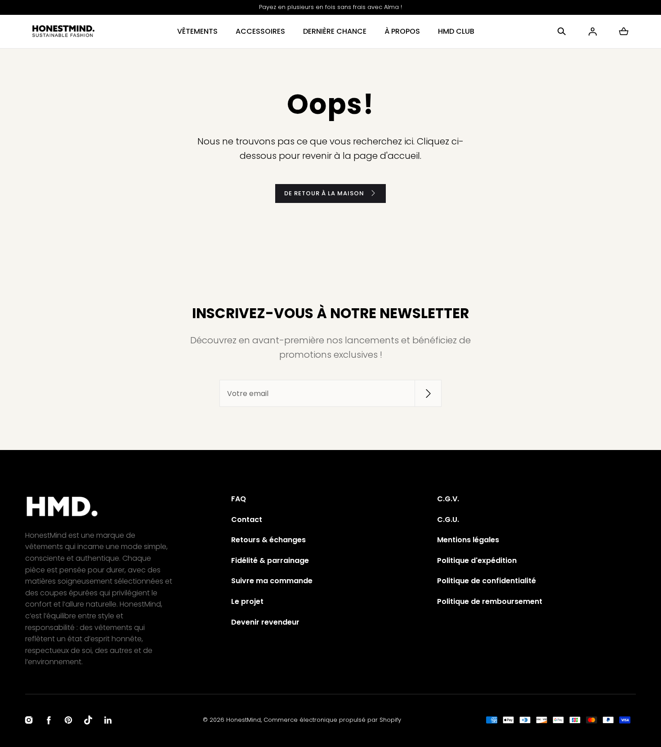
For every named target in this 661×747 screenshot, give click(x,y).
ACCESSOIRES (260, 31)
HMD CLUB (456, 31)
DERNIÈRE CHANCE (334, 31)
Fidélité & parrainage (270, 560)
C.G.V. (448, 499)
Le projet (247, 601)
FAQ (238, 499)
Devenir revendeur (265, 622)
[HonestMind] (63, 31)
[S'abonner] (428, 393)
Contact (246, 519)
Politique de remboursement (489, 601)
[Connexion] (592, 31)
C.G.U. (448, 519)
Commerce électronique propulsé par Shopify (332, 720)
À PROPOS (402, 31)
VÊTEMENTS (197, 31)
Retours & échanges (268, 540)
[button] (561, 31)
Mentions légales (468, 540)
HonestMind (243, 720)
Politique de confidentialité (486, 581)
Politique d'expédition (477, 560)
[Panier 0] (623, 31)
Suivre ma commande (272, 581)
